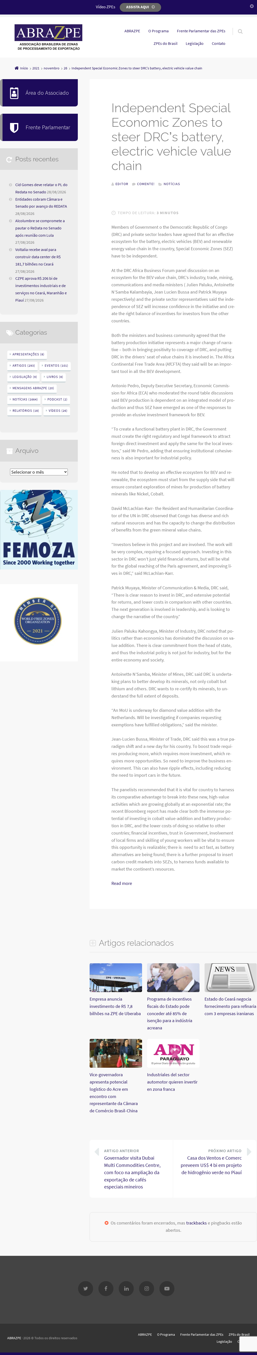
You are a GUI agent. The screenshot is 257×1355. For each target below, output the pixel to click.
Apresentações (28, 354)
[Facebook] (105, 1288)
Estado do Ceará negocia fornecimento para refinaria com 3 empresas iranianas (230, 1006)
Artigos (24, 365)
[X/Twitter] (85, 1288)
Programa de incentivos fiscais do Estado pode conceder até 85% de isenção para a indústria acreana (169, 1013)
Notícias (172, 184)
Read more (121, 883)
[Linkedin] (126, 1288)
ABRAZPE (132, 30)
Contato (218, 43)
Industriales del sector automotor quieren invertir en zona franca (172, 1082)
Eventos (56, 365)
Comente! (146, 184)
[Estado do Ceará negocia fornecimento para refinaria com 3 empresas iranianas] (231, 991)
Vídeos (58, 411)
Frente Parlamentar (48, 127)
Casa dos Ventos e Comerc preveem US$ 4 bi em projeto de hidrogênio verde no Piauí (211, 1161)
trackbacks (196, 1223)
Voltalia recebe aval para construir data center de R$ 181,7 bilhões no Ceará (38, 256)
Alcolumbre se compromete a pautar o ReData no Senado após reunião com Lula (40, 228)
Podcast (57, 399)
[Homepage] (48, 37)
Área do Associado (47, 92)
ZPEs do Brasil (165, 43)
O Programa (158, 30)
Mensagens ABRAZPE (33, 388)
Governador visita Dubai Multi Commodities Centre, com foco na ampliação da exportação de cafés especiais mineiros (132, 1169)
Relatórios (26, 411)
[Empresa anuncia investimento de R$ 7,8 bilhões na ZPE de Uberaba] (116, 991)
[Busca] (235, 26)
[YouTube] (166, 1288)
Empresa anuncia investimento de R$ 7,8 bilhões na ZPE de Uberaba (115, 1006)
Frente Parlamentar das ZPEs (201, 30)
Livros (55, 377)
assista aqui (137, 7)
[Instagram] (146, 1288)
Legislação (195, 43)
